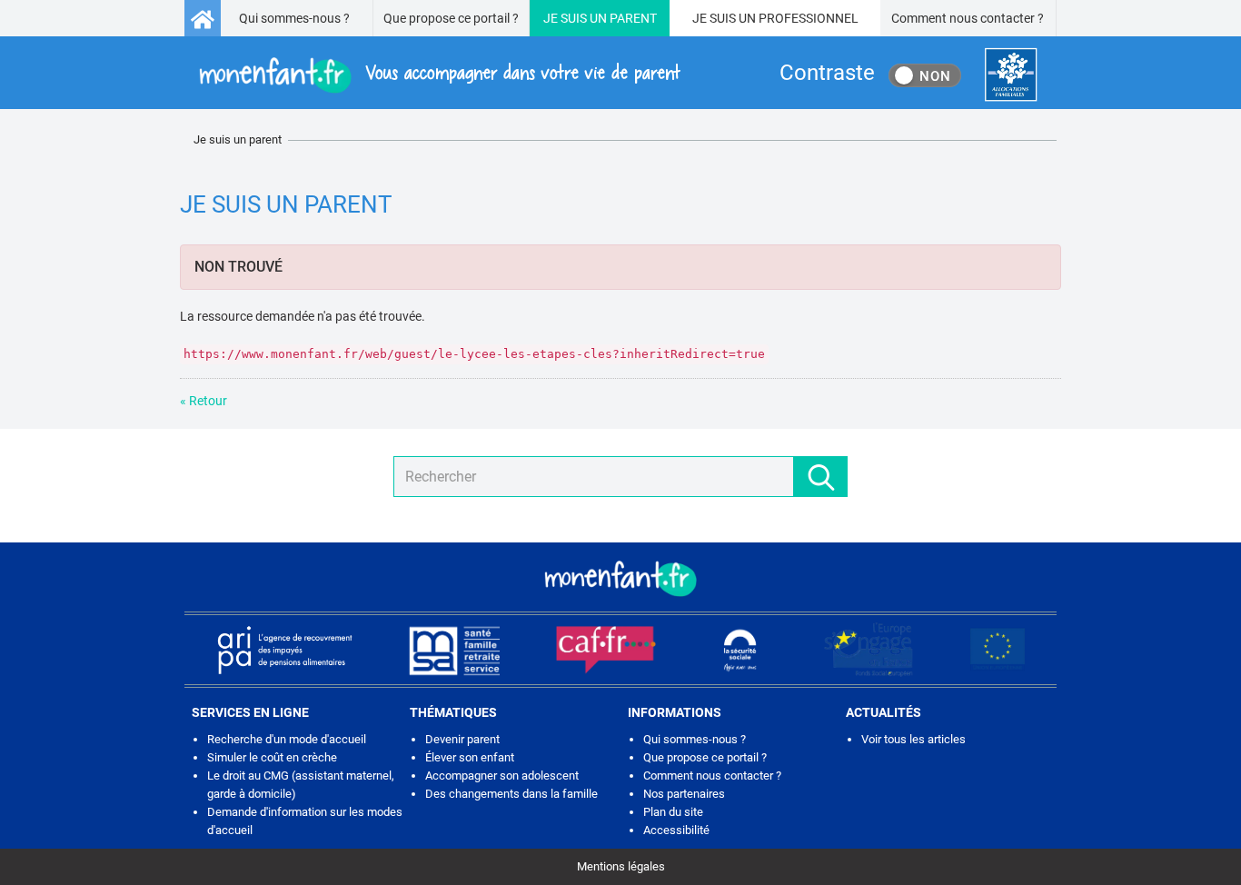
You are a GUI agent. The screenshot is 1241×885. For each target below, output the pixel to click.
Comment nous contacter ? (967, 18)
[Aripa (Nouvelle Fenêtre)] (284, 649)
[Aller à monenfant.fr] (202, 18)
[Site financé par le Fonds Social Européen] (997, 649)
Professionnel (809, 18)
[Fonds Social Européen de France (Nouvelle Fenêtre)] (868, 649)
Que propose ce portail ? (451, 18)
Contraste (827, 72)
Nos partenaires (684, 793)
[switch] (925, 75)
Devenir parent (462, 739)
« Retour (203, 400)
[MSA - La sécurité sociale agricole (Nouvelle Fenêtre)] (454, 649)
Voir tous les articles (913, 739)
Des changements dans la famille (511, 793)
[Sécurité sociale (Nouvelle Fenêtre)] (740, 649)
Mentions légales (621, 866)
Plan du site (673, 812)
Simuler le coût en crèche (272, 757)
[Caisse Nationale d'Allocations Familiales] (1010, 75)
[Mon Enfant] (620, 577)
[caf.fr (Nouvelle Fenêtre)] (606, 649)
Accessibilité (676, 830)
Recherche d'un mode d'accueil (286, 739)
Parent (633, 18)
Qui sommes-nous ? (294, 18)
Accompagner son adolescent (502, 775)
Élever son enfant (469, 757)
